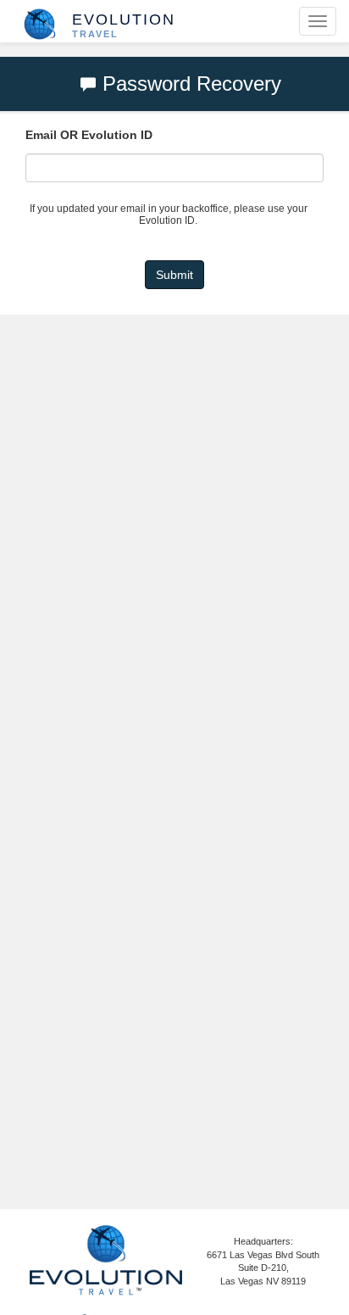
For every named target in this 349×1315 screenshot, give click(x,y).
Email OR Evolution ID (88, 135)
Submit (174, 274)
